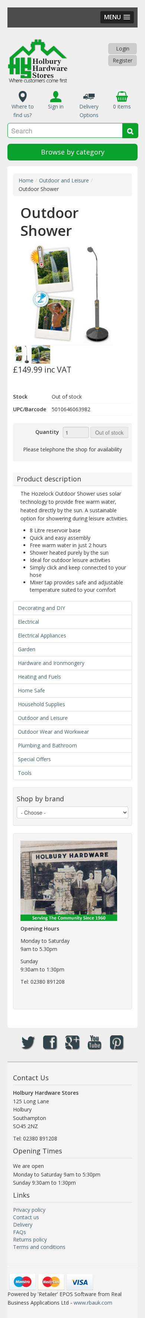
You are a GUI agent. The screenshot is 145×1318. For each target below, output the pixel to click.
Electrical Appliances (42, 635)
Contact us (26, 1217)
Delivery (22, 1224)
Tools (25, 772)
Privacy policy (29, 1209)
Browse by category (72, 151)
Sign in (56, 106)
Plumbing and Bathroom (47, 745)
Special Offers (34, 759)
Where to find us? (23, 111)
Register (122, 60)
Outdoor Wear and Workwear (53, 731)
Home (26, 180)
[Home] (37, 61)
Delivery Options (89, 111)
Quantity (47, 431)
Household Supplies (41, 704)
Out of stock (109, 432)
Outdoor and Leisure (64, 180)
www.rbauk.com (93, 1302)
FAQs (19, 1232)
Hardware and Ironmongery (51, 662)
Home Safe (31, 690)
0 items (122, 106)
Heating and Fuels (39, 676)
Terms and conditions (39, 1246)
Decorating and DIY (41, 607)
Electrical (28, 621)
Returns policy (30, 1239)
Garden (26, 649)
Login (122, 48)
